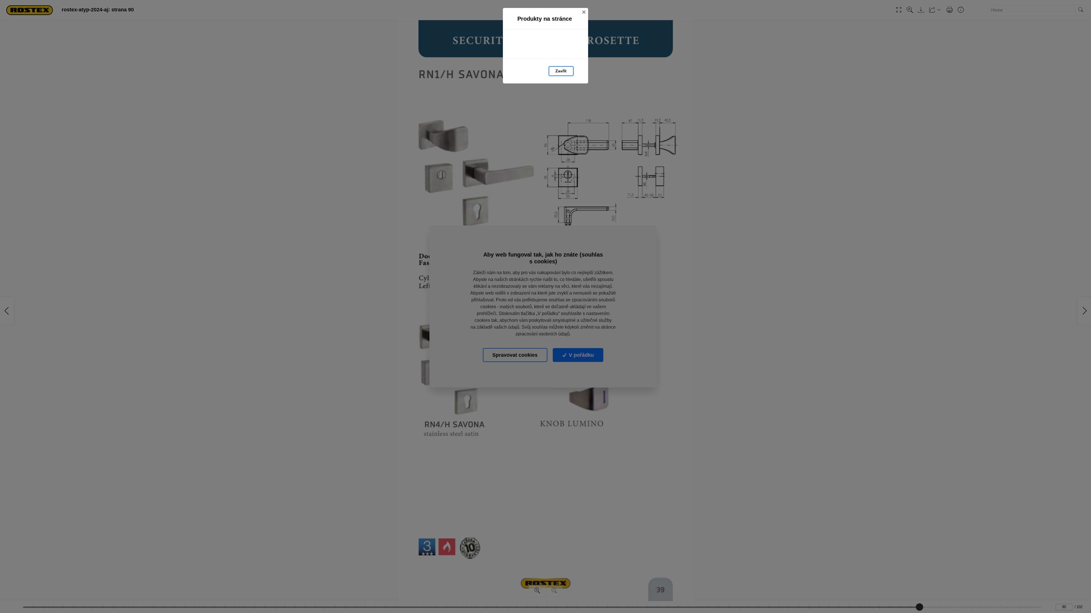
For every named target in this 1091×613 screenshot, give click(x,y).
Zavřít (561, 71)
